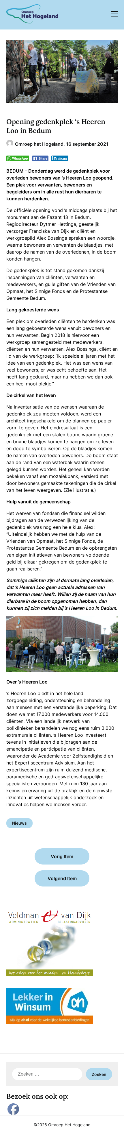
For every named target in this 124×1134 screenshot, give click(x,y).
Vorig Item (62, 856)
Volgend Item (62, 878)
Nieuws (19, 823)
